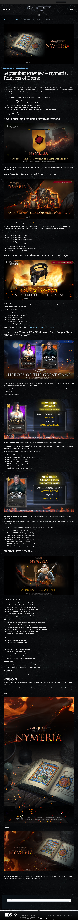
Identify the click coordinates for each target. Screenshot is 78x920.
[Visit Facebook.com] (4, 9)
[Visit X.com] (7, 9)
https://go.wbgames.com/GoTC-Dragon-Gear (40, 327)
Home (5, 19)
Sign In (73, 9)
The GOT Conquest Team (19, 81)
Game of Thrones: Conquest (15, 68)
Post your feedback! (9, 882)
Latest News (15, 19)
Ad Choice (52, 919)
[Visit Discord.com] (9, 9)
